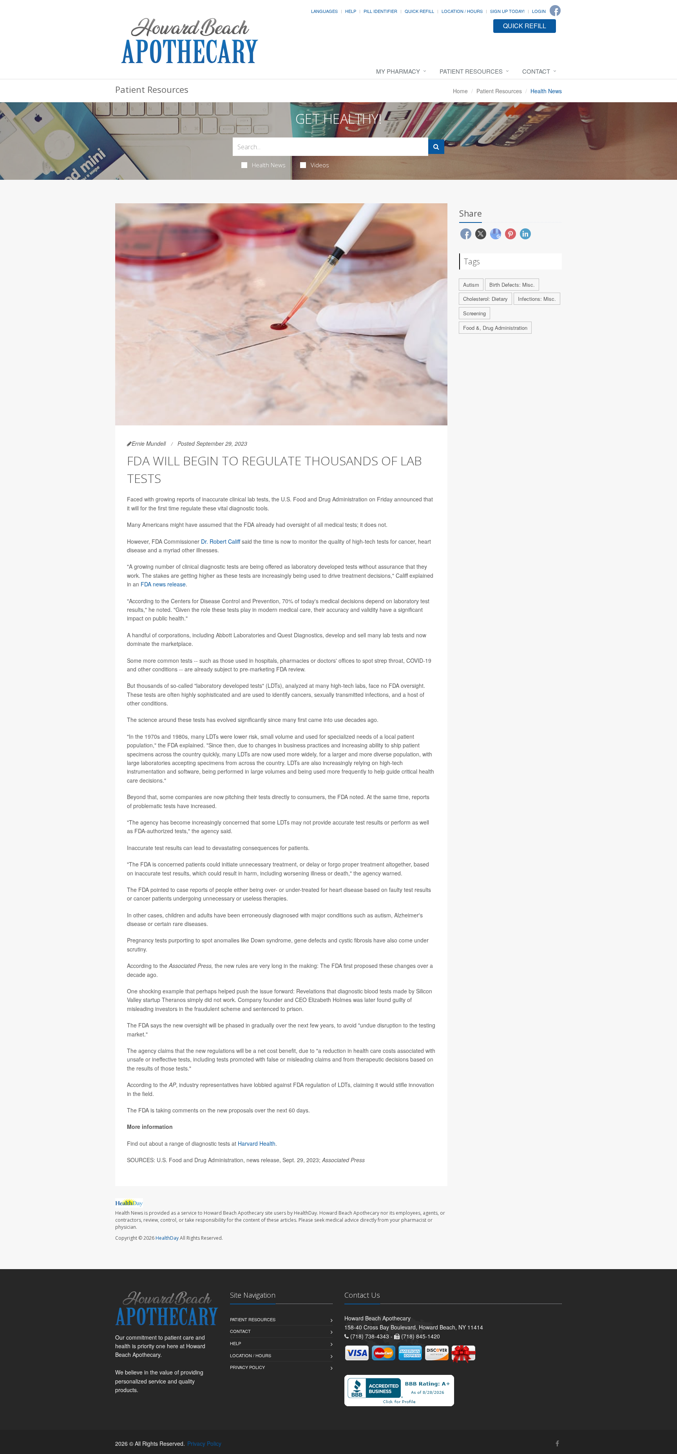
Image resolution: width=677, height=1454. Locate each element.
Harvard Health (256, 1143)
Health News (269, 165)
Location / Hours (462, 11)
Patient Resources (471, 71)
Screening (474, 313)
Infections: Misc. (537, 298)
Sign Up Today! (507, 11)
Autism (471, 284)
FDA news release (163, 584)
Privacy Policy (247, 1367)
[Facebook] (555, 10)
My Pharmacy (398, 71)
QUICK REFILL (524, 25)
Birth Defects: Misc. (512, 284)
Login (539, 11)
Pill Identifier (380, 11)
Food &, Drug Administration (495, 327)
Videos (320, 165)
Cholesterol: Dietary (485, 298)
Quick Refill (419, 11)
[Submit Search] (436, 146)
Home (460, 91)
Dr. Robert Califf (220, 541)
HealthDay (167, 1238)
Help (350, 11)
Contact (536, 71)
